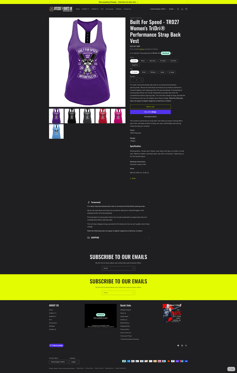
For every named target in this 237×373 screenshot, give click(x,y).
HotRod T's (52, 316)
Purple (134, 61)
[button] (178, 9)
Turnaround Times (126, 336)
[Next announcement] (187, 2)
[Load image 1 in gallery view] (56, 116)
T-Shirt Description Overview (129, 339)
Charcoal (152, 61)
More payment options (150, 116)
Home (51, 310)
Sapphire (135, 65)
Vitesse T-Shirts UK (59, 368)
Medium (153, 72)
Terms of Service (125, 333)
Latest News (124, 316)
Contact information (120, 368)
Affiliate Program (125, 310)
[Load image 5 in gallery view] (118, 116)
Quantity (132, 76)
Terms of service (99, 368)
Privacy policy (89, 368)
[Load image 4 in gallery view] (102, 116)
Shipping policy (109, 368)
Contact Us (52, 329)
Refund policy (80, 368)
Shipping (141, 49)
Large (162, 72)
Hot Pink (173, 61)
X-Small (134, 72)
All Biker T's (52, 313)
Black (143, 61)
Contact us (123, 319)
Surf (50, 319)
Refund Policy (124, 323)
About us (123, 313)
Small (144, 72)
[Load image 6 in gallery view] (56, 131)
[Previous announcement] (50, 2)
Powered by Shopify (69, 368)
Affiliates (52, 326)
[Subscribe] (133, 268)
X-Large (171, 72)
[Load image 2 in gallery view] (72, 116)
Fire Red (163, 61)
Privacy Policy (124, 329)
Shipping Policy (125, 326)
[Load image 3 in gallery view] (87, 116)
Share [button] (134, 178)
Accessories (53, 323)
